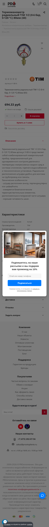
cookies (29, 524)
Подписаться (24, 283)
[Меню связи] (42, 495)
